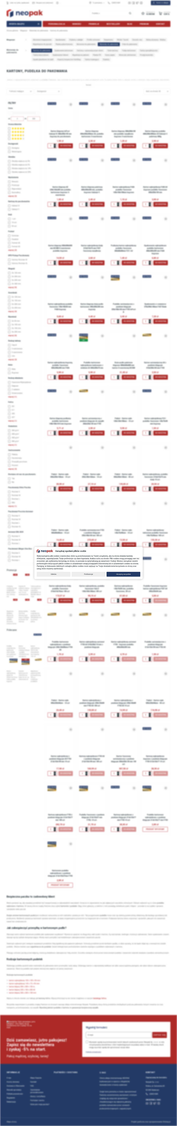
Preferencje (88, 574)
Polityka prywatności (93, 1052)
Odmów (53, 574)
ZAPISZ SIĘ (160, 1035)
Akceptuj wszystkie (123, 574)
